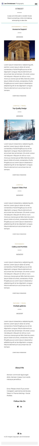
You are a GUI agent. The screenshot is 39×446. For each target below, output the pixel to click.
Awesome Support (19, 29)
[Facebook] (18, 406)
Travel (25, 26)
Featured (16, 303)
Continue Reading (19, 95)
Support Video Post (19, 188)
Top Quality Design (20, 108)
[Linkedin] (21, 406)
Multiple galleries (19, 306)
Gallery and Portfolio (19, 247)
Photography (16, 26)
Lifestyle (16, 105)
